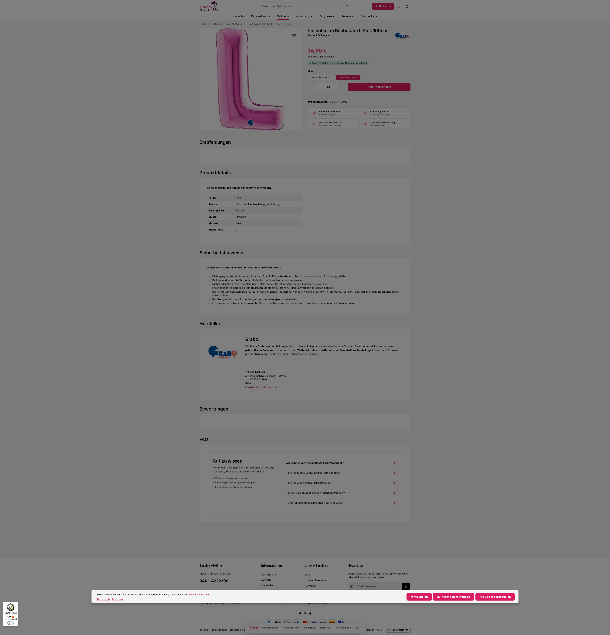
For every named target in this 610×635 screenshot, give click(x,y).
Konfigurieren (419, 596)
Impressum (367, 629)
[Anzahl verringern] (311, 87)
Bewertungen (343, 627)
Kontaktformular (230, 603)
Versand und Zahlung (269, 577)
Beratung (310, 586)
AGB (379, 629)
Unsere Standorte (315, 580)
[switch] (10, 623)
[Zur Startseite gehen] (209, 6)
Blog (307, 574)
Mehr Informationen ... (200, 594)
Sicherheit (310, 627)
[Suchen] (347, 6)
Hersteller (267, 585)
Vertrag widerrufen (397, 629)
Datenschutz (103, 599)
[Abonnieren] (406, 586)
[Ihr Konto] (398, 6)
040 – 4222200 (214, 580)
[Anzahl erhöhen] (342, 87)
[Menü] (16, 603)
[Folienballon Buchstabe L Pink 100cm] (251, 79)
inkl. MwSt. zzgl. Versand (321, 56)
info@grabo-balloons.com (261, 387)
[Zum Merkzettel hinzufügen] (294, 36)
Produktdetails (291, 627)
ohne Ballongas (321, 77)
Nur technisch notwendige (453, 596)
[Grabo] (402, 36)
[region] (250, 79)
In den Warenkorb (379, 86)
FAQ (357, 627)
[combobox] (302, 6)
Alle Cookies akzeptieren (495, 596)
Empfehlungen (270, 627)
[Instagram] (305, 614)
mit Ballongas (348, 77)
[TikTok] (310, 614)
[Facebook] (300, 614)
